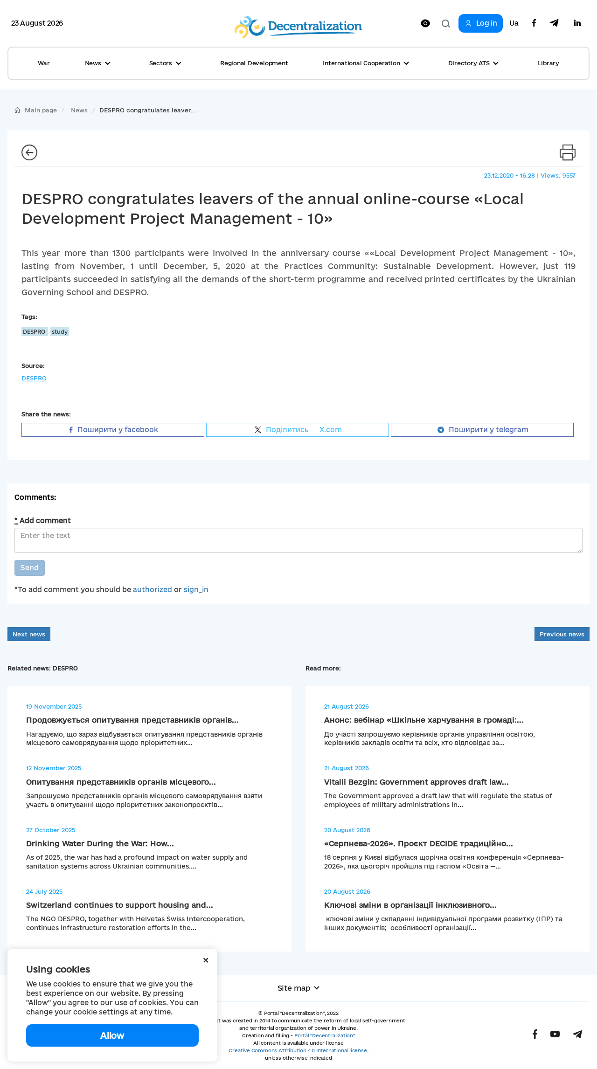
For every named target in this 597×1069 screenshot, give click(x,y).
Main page (41, 110)
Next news (29, 634)
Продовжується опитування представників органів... (132, 720)
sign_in (196, 589)
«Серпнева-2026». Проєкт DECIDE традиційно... (418, 843)
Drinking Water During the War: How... (100, 843)
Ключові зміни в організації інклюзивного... (410, 905)
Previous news (562, 634)
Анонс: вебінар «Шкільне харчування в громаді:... (424, 720)
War (43, 63)
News (79, 110)
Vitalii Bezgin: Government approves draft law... (416, 782)
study (60, 332)
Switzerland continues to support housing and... (119, 905)
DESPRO (35, 332)
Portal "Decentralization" (324, 1035)
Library (548, 63)
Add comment (42, 520)
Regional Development (254, 63)
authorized (152, 589)
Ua (514, 23)
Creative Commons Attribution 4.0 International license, (298, 1050)
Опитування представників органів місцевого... (121, 782)
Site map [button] (294, 988)
